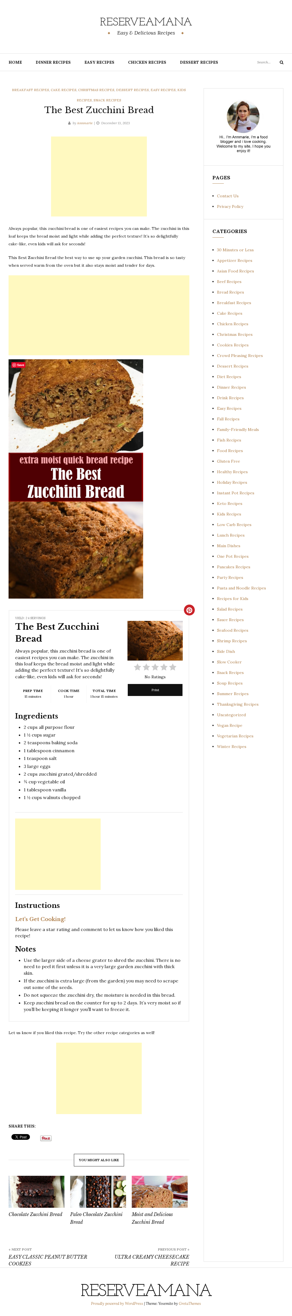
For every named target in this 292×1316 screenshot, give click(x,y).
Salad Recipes (230, 609)
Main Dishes (228, 545)
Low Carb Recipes (234, 524)
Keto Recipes (229, 503)
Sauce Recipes (230, 619)
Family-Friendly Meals (238, 429)
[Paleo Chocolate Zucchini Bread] (98, 1192)
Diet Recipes (229, 376)
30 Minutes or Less (235, 249)
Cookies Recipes (233, 345)
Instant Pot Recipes (235, 492)
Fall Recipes (228, 419)
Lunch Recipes (231, 535)
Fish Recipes (229, 440)
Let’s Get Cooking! (40, 919)
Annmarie (85, 123)
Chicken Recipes (147, 62)
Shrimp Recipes (232, 640)
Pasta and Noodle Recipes (241, 588)
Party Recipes (230, 577)
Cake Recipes (63, 90)
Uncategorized (231, 714)
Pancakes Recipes (233, 566)
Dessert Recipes (199, 62)
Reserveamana (146, 22)
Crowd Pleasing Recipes (240, 355)
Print (155, 690)
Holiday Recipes (232, 482)
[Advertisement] (99, 176)
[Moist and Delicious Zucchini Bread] (160, 1192)
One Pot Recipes (233, 556)
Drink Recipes (230, 397)
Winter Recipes (231, 746)
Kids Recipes (229, 514)
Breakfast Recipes (30, 90)
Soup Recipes (230, 683)
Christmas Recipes (96, 90)
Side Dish (226, 651)
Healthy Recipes (232, 471)
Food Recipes (230, 450)
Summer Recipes (233, 693)
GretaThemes (190, 1303)
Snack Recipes (107, 100)
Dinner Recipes (53, 62)
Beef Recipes (229, 281)
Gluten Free (228, 461)
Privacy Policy (230, 206)
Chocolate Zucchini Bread (35, 1214)
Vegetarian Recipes (235, 736)
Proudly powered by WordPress (117, 1303)
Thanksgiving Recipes (238, 704)
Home (15, 62)
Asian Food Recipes (235, 271)
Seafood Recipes (232, 630)
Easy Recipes (99, 62)
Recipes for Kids (232, 598)
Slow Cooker (229, 662)
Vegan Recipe (229, 725)
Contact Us (228, 195)
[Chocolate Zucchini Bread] (36, 1192)
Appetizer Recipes (234, 260)
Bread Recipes (230, 292)
